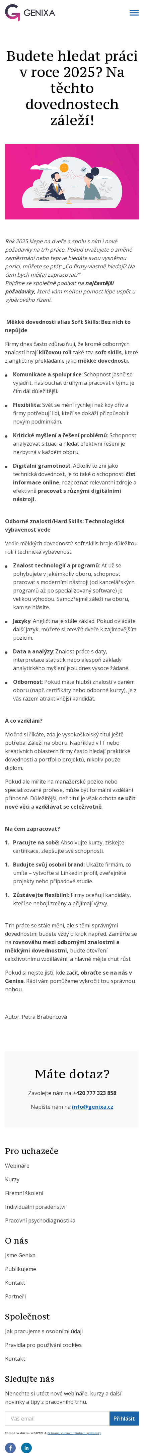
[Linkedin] (26, 1449)
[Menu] (134, 13)
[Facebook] (10, 1449)
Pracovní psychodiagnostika (40, 1220)
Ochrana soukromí (61, 1433)
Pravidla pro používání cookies (43, 1345)
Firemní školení (24, 1193)
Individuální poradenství (35, 1206)
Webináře (17, 1165)
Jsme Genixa (20, 1255)
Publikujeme (20, 1269)
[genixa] (72, 13)
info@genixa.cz (93, 1106)
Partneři (15, 1296)
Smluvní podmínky (87, 1433)
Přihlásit (124, 1418)
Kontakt (15, 1282)
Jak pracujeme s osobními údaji (44, 1331)
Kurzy (12, 1179)
